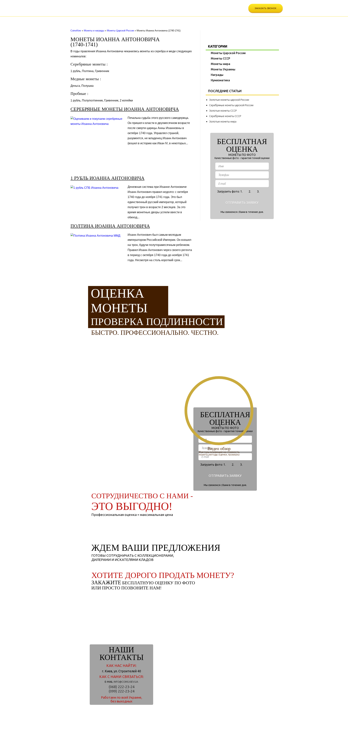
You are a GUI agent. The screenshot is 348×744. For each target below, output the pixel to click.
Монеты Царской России (85, 20)
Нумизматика (191, 20)
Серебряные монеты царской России (231, 105)
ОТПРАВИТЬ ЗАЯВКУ (241, 202)
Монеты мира (132, 20)
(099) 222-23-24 (211, 11)
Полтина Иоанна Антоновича (110, 226)
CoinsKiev (76, 30)
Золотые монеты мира (222, 121)
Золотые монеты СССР (223, 110)
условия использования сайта (162, 737)
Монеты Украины (154, 20)
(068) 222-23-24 (211, 5)
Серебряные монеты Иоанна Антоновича (125, 109)
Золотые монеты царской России (229, 99)
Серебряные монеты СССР (225, 116)
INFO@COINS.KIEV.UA (126, 681)
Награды (174, 20)
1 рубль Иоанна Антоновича (107, 178)
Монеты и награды (94, 30)
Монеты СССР (111, 20)
